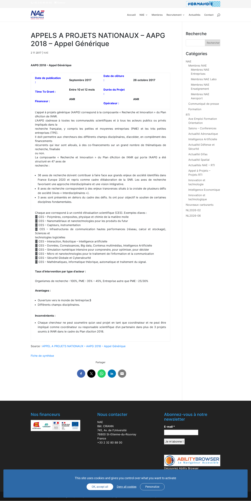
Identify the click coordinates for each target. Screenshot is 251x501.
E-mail (169, 426)
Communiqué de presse (203, 103)
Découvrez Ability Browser (181, 468)
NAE (142, 15)
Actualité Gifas (197, 154)
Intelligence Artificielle (202, 139)
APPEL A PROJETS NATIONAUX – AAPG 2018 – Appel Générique (84, 346)
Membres (157, 15)
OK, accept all (100, 486)
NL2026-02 (193, 210)
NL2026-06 (193, 215)
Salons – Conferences (202, 128)
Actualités (194, 15)
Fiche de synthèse (43, 355)
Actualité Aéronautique (203, 133)
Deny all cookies (126, 486)
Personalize (152, 486)
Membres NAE (197, 65)
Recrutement (174, 15)
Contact (208, 15)
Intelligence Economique (204, 189)
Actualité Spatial (199, 159)
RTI (188, 114)
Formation (194, 109)
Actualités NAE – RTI (201, 165)
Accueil (131, 15)
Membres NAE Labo (204, 79)
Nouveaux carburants (199, 204)
